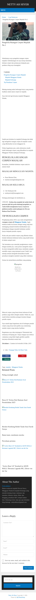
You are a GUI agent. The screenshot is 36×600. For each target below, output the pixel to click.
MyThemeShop (21, 597)
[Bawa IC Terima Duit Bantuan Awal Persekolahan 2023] (18, 388)
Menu (3, 10)
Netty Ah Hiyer (18, 4)
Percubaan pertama (8, 441)
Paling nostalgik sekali (10, 375)
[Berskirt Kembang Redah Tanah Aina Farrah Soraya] (18, 415)
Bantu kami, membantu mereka (13, 435)
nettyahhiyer (6, 486)
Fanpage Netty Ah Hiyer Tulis (18, 350)
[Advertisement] (18, 51)
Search (18, 585)
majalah (8, 367)
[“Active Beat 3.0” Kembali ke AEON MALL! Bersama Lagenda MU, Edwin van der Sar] (18, 454)
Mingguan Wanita (17, 367)
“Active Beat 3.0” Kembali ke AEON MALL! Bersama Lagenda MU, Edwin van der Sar (17, 468)
